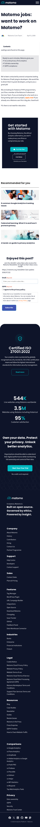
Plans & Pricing (12, 580)
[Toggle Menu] (37, 3)
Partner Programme (14, 550)
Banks (9, 638)
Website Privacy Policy (15, 669)
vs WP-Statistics (12, 782)
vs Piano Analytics (13, 751)
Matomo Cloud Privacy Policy (17, 665)
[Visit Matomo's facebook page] (10, 819)
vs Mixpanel (11, 786)
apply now (29, 97)
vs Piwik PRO (11, 765)
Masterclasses (12, 718)
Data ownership (12, 799)
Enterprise (10, 642)
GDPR (9, 803)
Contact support (13, 567)
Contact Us (11, 546)
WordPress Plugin (13, 597)
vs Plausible (11, 772)
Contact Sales (12, 577)
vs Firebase (11, 768)
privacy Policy (23, 301)
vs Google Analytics (14, 748)
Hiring (9, 543)
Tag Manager (11, 593)
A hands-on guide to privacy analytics (18, 243)
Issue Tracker (11, 618)
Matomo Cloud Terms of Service (18, 676)
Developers (11, 563)
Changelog (11, 614)
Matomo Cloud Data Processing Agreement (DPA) (18, 680)
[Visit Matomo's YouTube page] (26, 818)
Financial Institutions (14, 645)
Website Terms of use (14, 672)
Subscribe (9, 307)
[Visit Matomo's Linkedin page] (18, 819)
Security (10, 806)
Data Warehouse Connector (16, 628)
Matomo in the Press (14, 722)
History (9, 536)
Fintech (9, 649)
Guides (9, 715)
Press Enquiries (12, 725)
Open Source (11, 607)
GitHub (9, 621)
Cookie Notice (12, 662)
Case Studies (11, 708)
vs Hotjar (10, 779)
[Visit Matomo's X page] (14, 819)
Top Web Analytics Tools (15, 789)
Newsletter (11, 711)
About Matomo (12, 532)
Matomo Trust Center (14, 810)
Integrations (11, 604)
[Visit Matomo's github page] (22, 819)
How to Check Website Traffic (17, 732)
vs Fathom (10, 775)
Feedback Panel (12, 625)
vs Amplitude (11, 755)
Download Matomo (13, 611)
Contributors (11, 539)
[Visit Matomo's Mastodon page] (30, 819)
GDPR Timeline (12, 729)
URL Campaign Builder (15, 600)
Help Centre (11, 560)
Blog (8, 704)
